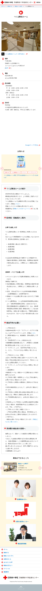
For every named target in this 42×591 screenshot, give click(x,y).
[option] (21, 167)
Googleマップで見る (31, 145)
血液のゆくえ (7, 559)
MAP (6, 68)
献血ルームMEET (23, 463)
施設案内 (6, 572)
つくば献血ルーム (15, 172)
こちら (33, 333)
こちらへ (17, 204)
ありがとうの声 (8, 562)
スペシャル (7, 568)
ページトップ (21, 589)
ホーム (3, 6)
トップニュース (32, 172)
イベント (24, 172)
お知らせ (7, 172)
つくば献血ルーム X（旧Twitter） (15, 54)
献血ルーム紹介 (18, 6)
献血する (10, 6)
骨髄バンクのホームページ (22, 208)
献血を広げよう (8, 565)
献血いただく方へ (9, 556)
